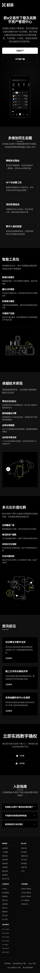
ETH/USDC (5, 933)
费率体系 (5, 896)
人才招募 (5, 852)
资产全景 (24, 859)
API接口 (4, 889)
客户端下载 (5, 879)
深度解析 (8, 658)
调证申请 (5, 875)
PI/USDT (5, 944)
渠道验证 (5, 911)
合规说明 (5, 867)
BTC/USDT (5, 937)
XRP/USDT (5, 952)
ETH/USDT (5, 941)
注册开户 (20, 51)
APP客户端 (20, 59)
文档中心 (5, 908)
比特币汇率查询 (26, 889)
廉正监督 (5, 871)
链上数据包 (5, 892)
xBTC (23, 871)
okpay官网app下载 (13, 967)
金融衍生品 (24, 856)
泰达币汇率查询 (26, 896)
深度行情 (24, 867)
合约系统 (24, 852)
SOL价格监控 (25, 900)
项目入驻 (5, 900)
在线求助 (5, 904)
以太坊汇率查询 (26, 892)
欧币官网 (7, 963)
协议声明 (5, 859)
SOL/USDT (5, 948)
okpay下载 (32, 963)
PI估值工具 (24, 904)
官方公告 (5, 915)
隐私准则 (5, 863)
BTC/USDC (5, 929)
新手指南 (24, 863)
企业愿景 (5, 848)
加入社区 (5, 919)
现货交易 (24, 848)
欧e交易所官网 (28, 967)
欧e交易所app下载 (19, 963)
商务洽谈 (5, 856)
